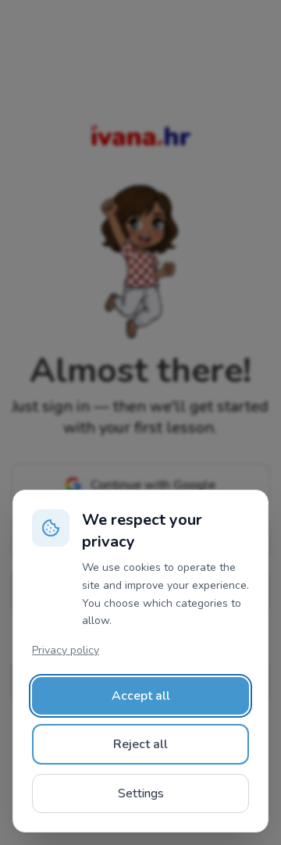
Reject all (140, 744)
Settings (141, 793)
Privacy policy (65, 650)
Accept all (141, 695)
